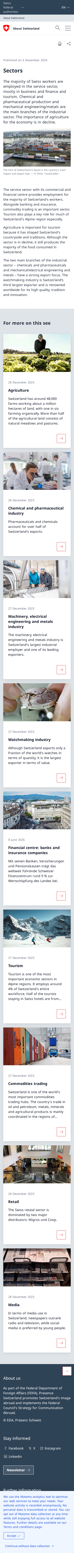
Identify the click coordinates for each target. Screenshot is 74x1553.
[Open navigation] (68, 28)
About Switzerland (26, 28)
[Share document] (68, 43)
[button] (67, 1371)
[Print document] (59, 43)
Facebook (16, 1448)
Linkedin (15, 1456)
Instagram (53, 1448)
